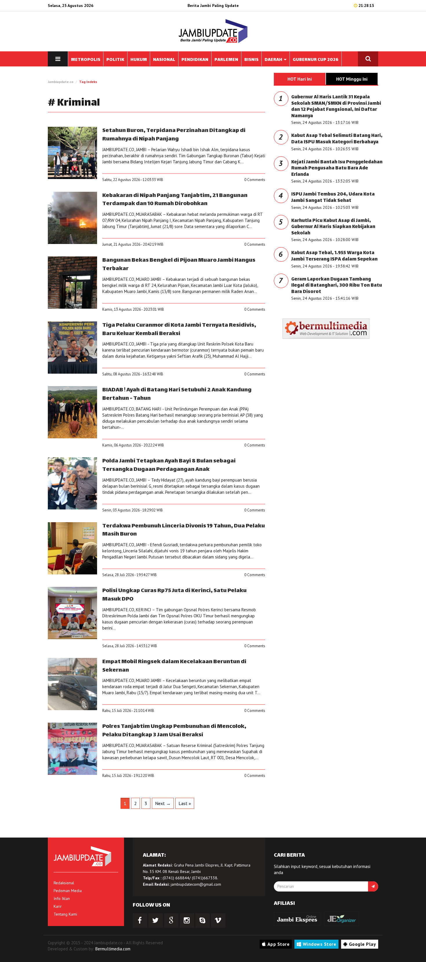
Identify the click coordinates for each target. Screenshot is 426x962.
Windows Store (319, 944)
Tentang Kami (65, 914)
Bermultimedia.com (112, 949)
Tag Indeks (88, 81)
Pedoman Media (68, 890)
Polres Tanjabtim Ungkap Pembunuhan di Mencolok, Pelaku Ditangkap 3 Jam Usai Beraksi (174, 731)
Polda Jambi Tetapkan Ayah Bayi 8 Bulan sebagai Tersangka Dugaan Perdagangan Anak (169, 465)
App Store (278, 944)
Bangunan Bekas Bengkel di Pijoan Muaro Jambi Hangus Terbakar (178, 264)
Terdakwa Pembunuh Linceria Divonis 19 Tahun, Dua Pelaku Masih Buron (183, 530)
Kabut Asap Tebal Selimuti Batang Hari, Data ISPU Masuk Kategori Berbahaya (337, 139)
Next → (163, 803)
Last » (185, 803)
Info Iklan (62, 898)
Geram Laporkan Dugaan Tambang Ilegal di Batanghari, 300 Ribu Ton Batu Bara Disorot (336, 285)
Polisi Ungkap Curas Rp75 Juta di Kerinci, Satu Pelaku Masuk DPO (174, 595)
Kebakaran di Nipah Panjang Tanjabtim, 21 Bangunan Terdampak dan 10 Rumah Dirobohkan (174, 200)
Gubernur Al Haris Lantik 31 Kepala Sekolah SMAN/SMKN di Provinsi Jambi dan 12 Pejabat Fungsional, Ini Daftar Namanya (336, 106)
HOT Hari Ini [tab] (299, 79)
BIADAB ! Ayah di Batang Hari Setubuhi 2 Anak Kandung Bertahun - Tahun (177, 394)
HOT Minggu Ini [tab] (351, 79)
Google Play (362, 944)
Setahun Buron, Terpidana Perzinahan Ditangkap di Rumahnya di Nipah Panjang (173, 135)
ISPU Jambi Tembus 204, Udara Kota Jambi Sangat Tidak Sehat (333, 197)
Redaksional (64, 882)
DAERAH (274, 60)
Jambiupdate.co (60, 81)
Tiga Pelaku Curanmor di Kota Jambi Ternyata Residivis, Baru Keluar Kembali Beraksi (179, 329)
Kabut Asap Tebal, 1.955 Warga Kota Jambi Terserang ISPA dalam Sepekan (334, 256)
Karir (58, 906)
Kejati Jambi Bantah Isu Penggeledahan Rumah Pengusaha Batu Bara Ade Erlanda (337, 168)
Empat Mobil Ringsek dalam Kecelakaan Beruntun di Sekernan (174, 666)
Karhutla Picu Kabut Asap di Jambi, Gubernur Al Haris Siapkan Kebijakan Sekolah (333, 227)
